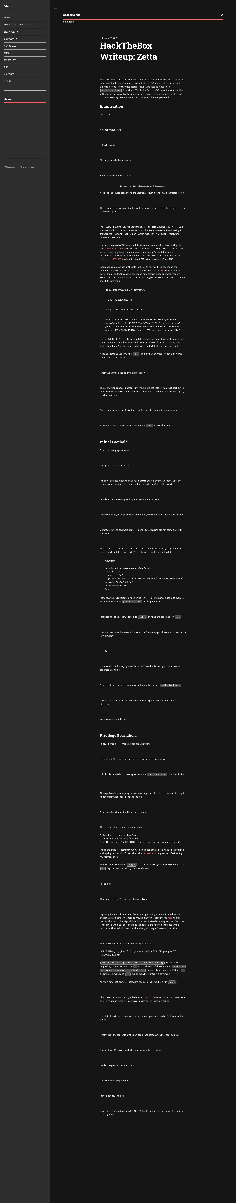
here (170, 917)
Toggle (55, 7)
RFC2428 (117, 259)
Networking (11, 32)
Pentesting (11, 39)
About (8, 81)
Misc (7, 53)
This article (158, 270)
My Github (10, 60)
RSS (6, 67)
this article (147, 853)
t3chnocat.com (71, 14)
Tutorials (10, 46)
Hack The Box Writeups (17, 25)
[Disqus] (143, 1171)
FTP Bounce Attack (113, 248)
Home (7, 18)
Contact (9, 74)
